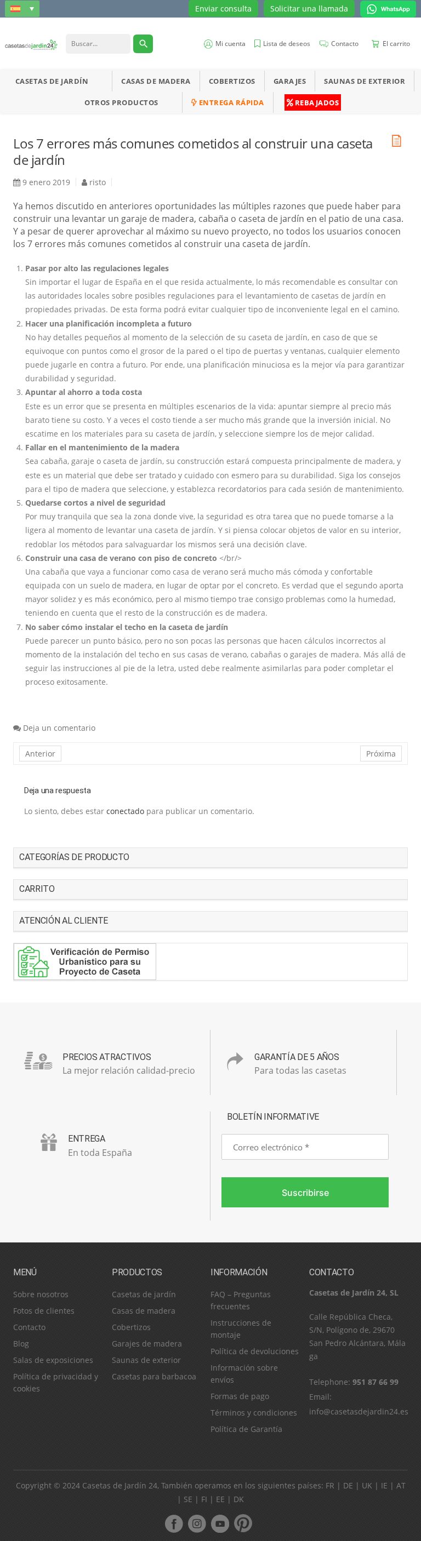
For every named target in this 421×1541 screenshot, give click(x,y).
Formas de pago (239, 1396)
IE (384, 1485)
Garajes (290, 81)
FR (330, 1485)
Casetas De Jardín (52, 81)
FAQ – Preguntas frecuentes (240, 1300)
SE (188, 1499)
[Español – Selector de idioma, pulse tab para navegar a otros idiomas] (22, 8)
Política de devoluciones (254, 1351)
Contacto (29, 1327)
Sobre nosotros (41, 1294)
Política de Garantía (246, 1429)
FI (204, 1499)
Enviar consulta (223, 8)
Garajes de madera (147, 1343)
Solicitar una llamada (309, 8)
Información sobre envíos (244, 1373)
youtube (219, 1523)
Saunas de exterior (364, 81)
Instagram (196, 1523)
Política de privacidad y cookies (55, 1382)
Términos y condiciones (253, 1412)
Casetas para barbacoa (154, 1376)
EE (220, 1499)
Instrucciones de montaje (240, 1328)
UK (367, 1485)
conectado (125, 811)
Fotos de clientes (44, 1310)
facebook (173, 1523)
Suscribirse (305, 1192)
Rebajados (316, 102)
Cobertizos (232, 81)
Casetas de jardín (144, 1294)
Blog (21, 1343)
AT (401, 1485)
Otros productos (121, 102)
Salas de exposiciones (53, 1360)
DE (348, 1485)
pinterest (243, 1523)
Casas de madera (156, 81)
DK (239, 1499)
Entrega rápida (230, 102)
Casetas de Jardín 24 (119, 1485)
